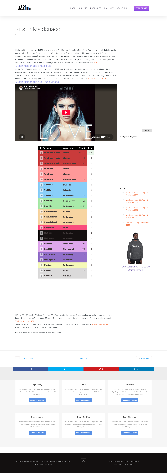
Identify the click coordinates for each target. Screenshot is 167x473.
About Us (122, 8)
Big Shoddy (37, 385)
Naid (83, 385)
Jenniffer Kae (83, 417)
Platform (46, 148)
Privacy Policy (118, 464)
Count (82, 148)
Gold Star (130, 385)
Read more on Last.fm (97, 78)
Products (95, 8)
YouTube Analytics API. (24, 321)
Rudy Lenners (37, 417)
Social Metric (68, 148)
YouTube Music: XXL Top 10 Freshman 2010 (137, 201)
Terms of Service (129, 464)
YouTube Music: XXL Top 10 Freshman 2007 (137, 216)
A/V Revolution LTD (120, 461)
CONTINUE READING (37, 400)
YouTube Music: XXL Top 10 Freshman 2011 (137, 193)
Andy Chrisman (130, 417)
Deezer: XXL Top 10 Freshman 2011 (138, 223)
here (95, 62)
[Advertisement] (66, 298)
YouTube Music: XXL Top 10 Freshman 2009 (137, 208)
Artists (18, 34)
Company (109, 8)
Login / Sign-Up (78, 8)
